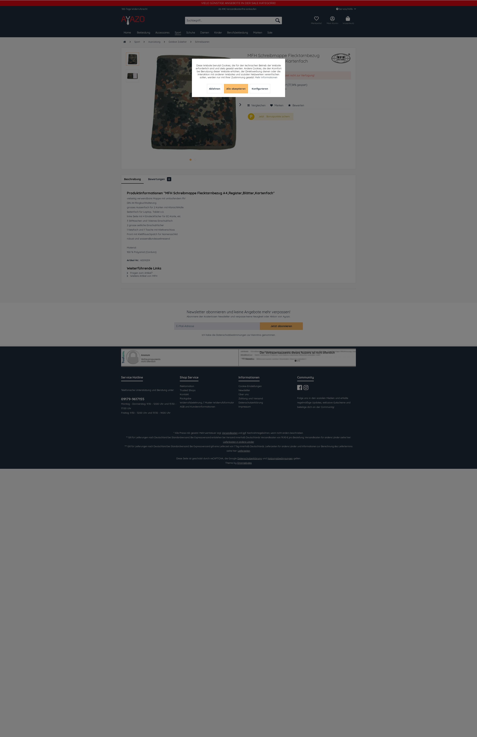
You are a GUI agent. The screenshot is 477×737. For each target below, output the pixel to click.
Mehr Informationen (266, 77)
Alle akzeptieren (236, 88)
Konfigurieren (260, 88)
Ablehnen (214, 88)
